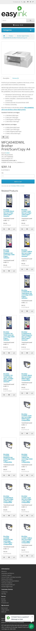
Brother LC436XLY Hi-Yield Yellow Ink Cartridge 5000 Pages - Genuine (8, 378)
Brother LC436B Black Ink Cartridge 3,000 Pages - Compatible (8, 499)
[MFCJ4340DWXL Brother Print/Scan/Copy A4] (18, 57)
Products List (16, 2)
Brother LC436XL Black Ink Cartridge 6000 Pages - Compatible (27, 377)
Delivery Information (7, 579)
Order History (5, 610)
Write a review (20, 186)
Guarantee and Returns (7, 573)
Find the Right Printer (7, 587)
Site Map (3, 594)
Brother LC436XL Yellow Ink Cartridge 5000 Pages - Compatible (27, 458)
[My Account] (25, 2)
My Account (4, 608)
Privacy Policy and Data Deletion (10, 581)
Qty (2, 173)
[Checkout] (33, 2)
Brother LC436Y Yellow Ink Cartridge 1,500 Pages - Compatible (27, 539)
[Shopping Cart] (30, 2)
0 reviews (13, 186)
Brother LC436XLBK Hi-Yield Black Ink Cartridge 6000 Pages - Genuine (27, 294)
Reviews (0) (16, 78)
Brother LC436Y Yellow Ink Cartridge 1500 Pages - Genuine (27, 253)
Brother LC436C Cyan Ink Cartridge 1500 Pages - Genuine (26, 213)
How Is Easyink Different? (8, 585)
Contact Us (4, 592)
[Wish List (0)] (28, 2)
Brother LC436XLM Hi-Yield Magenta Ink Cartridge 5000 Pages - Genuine (27, 336)
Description (6, 78)
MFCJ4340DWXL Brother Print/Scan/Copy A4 (15, 38)
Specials (3, 601)
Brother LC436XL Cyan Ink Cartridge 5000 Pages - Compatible (26, 417)
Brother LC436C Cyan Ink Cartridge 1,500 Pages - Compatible (26, 499)
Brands (3, 599)
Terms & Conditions (6, 583)
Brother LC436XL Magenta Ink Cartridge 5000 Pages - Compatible (8, 458)
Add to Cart (18, 181)
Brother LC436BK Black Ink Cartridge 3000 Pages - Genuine (8, 213)
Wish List (3, 612)
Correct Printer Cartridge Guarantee (11, 577)
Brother (7, 153)
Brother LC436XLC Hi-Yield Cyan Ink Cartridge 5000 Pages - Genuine (8, 336)
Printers (11, 36)
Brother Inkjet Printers (23, 36)
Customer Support (6, 575)
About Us (4, 571)
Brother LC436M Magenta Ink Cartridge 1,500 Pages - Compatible (8, 540)
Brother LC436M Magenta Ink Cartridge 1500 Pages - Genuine (8, 254)
